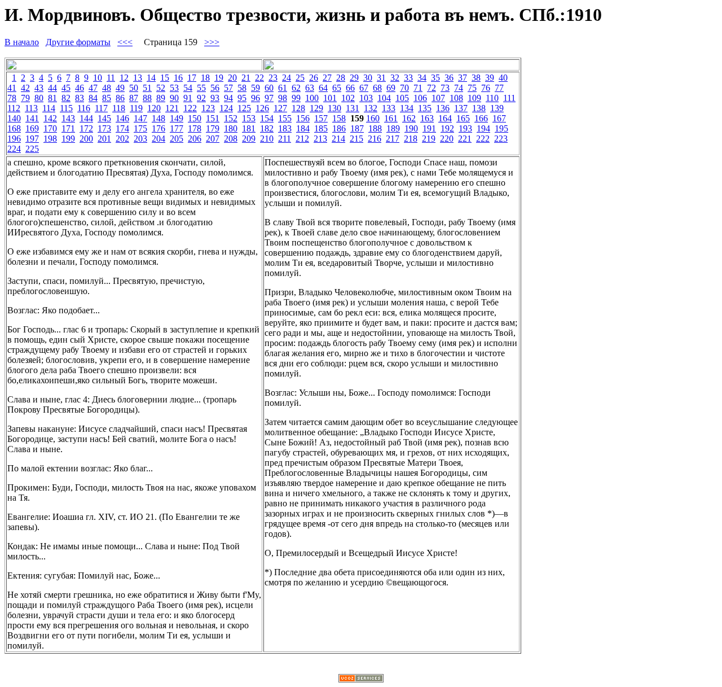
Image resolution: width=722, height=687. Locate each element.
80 (38, 98)
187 (357, 128)
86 (120, 98)
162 (409, 118)
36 (449, 77)
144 (86, 118)
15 (164, 77)
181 (249, 128)
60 (269, 88)
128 (298, 108)
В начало (22, 42)
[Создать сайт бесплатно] (361, 679)
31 (381, 77)
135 (425, 108)
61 (282, 88)
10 (97, 77)
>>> (211, 42)
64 (323, 88)
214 (338, 138)
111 (509, 98)
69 (390, 88)
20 (232, 77)
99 (296, 98)
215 (356, 138)
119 (136, 108)
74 (458, 88)
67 (363, 88)
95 (241, 98)
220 (447, 138)
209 (249, 138)
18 (205, 77)
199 (68, 138)
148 (158, 118)
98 (282, 98)
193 (465, 128)
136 (443, 108)
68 (377, 88)
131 (352, 108)
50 (133, 88)
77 (499, 88)
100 (312, 98)
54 (187, 88)
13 (137, 77)
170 (50, 128)
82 (66, 98)
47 (93, 88)
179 (212, 128)
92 (201, 98)
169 (32, 128)
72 (431, 88)
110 (492, 98)
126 (262, 108)
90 (174, 98)
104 (384, 98)
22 (259, 77)
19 (218, 77)
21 (245, 77)
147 (140, 118)
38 (476, 77)
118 (118, 108)
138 (479, 108)
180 (230, 128)
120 (154, 108)
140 (14, 118)
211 (284, 138)
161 (391, 118)
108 (456, 98)
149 (176, 118)
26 (313, 77)
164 (445, 118)
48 (106, 88)
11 (111, 77)
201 (104, 138)
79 (25, 98)
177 (176, 128)
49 (120, 88)
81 (52, 98)
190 (411, 128)
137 (461, 108)
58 (241, 88)
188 (375, 128)
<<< (125, 42)
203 (140, 138)
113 (31, 108)
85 (106, 98)
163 (427, 118)
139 (497, 108)
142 (50, 118)
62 (296, 88)
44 (52, 88)
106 (420, 98)
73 (445, 88)
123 (208, 108)
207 (212, 138)
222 (483, 138)
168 (14, 128)
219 (428, 138)
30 (367, 77)
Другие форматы (78, 42)
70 (404, 88)
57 (228, 88)
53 (174, 88)
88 (147, 98)
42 (25, 88)
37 (462, 77)
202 (122, 138)
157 (321, 118)
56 (214, 88)
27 (327, 77)
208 (230, 138)
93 (214, 98)
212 (302, 138)
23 (273, 77)
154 (267, 118)
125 (244, 108)
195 (501, 128)
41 (11, 88)
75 (472, 88)
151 (212, 118)
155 (285, 118)
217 (392, 138)
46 (79, 88)
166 (481, 118)
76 (485, 88)
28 (340, 77)
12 (124, 77)
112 (13, 108)
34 (421, 77)
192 (447, 128)
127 (280, 108)
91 (187, 98)
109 (474, 98)
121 (172, 108)
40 (503, 77)
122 (190, 108)
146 (122, 118)
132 (370, 108)
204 (158, 138)
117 (101, 108)
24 (286, 77)
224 (14, 149)
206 (194, 138)
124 (226, 108)
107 (438, 98)
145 (104, 118)
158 (339, 118)
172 (86, 128)
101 (330, 98)
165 (463, 118)
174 (122, 128)
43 (38, 88)
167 (499, 118)
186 (339, 128)
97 (269, 98)
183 (285, 128)
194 (483, 128)
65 (336, 88)
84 (93, 98)
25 (300, 77)
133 (388, 108)
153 (249, 118)
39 (489, 77)
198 (50, 138)
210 (267, 138)
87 (133, 98)
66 (350, 88)
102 (348, 98)
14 (151, 77)
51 (147, 88)
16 (178, 77)
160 (373, 118)
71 (417, 88)
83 (79, 98)
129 (316, 108)
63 (309, 88)
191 (429, 128)
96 (255, 98)
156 (303, 118)
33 (408, 77)
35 (435, 77)
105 (402, 98)
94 (228, 98)
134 (406, 108)
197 (32, 138)
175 (140, 128)
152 (230, 118)
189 (393, 128)
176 (158, 128)
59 (255, 88)
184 (303, 128)
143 (68, 118)
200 (86, 138)
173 (104, 128)
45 (66, 88)
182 (267, 128)
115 (66, 108)
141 (32, 118)
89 (160, 98)
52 (160, 88)
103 (366, 98)
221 (465, 138)
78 (11, 98)
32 (394, 77)
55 (201, 88)
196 (14, 138)
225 (32, 149)
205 (176, 138)
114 (48, 108)
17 (191, 77)
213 (320, 138)
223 (501, 138)
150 (194, 118)
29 (354, 77)
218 (410, 138)
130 (334, 108)
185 (321, 128)
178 (194, 128)
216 (374, 138)
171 (68, 128)
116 (83, 108)
